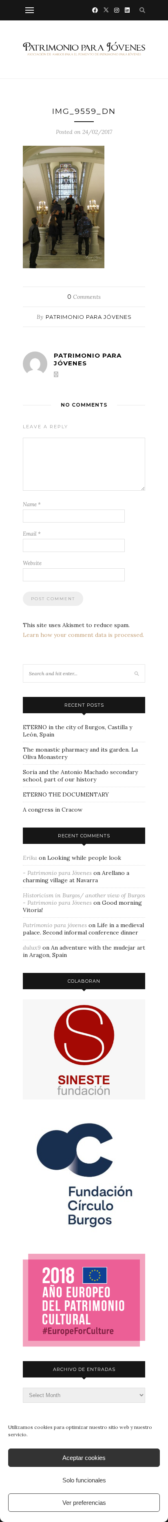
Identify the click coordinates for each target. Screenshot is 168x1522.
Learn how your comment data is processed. (83, 635)
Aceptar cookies (84, 1457)
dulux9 (32, 947)
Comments (84, 296)
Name (32, 504)
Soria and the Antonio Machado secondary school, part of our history (80, 775)
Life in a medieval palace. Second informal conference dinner (83, 928)
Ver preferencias (84, 1502)
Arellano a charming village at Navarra (76, 876)
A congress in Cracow (52, 809)
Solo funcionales (84, 1480)
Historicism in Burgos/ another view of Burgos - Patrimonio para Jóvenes (84, 899)
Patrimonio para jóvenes (89, 317)
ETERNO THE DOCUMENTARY (66, 794)
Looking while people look (84, 857)
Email (32, 533)
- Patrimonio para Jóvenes (57, 873)
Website (32, 563)
